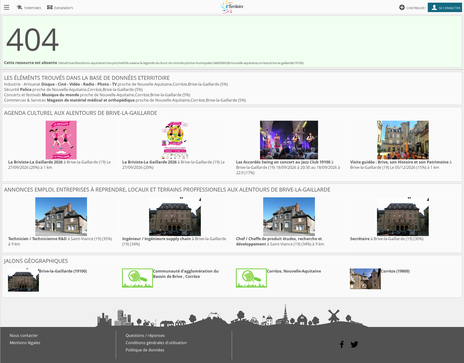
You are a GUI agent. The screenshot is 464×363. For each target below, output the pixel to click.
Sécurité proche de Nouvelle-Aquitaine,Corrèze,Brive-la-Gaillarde (69, 89)
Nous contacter (24, 335)
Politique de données (145, 350)
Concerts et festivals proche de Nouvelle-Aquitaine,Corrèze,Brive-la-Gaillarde (93, 94)
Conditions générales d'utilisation (156, 342)
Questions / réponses (145, 335)
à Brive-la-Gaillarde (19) (57, 162)
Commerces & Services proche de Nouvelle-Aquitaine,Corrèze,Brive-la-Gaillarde (121, 100)
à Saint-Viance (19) (54, 238)
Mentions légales (25, 342)
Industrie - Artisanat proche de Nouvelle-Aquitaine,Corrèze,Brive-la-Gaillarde (112, 84)
